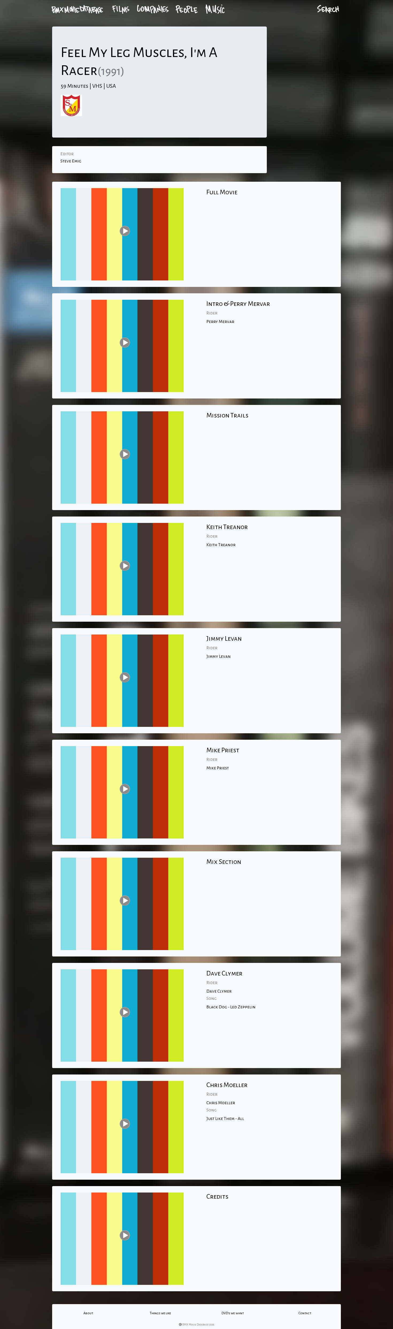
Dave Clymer (219, 991)
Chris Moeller (220, 1102)
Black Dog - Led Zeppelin (231, 1007)
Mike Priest (217, 768)
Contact (304, 1313)
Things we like (160, 1313)
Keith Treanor (221, 544)
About (88, 1313)
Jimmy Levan (218, 656)
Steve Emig (70, 161)
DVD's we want (233, 1313)
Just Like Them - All (225, 1118)
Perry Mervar (220, 321)
